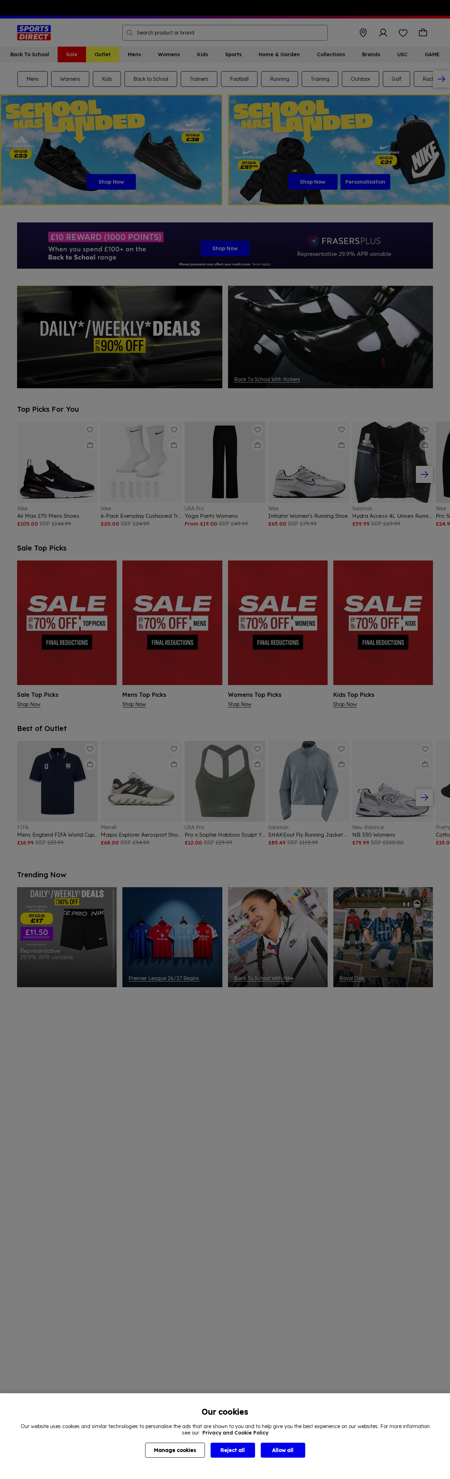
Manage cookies (175, 1450)
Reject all (233, 1450)
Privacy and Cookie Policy (235, 1433)
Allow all (282, 1450)
